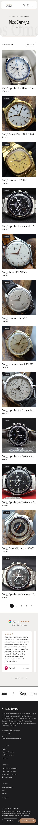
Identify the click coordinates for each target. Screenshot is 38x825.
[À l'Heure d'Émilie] (8, 5)
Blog (3, 790)
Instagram (5, 798)
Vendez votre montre (9, 771)
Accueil (11, 16)
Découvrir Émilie (7, 787)
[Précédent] (11, 678)
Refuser (10, 821)
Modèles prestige (7, 755)
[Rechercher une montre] (24, 5)
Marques (19, 16)
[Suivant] (31, 606)
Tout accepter (28, 821)
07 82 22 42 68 (6, 737)
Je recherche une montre (10, 774)
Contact (4, 793)
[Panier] (28, 5)
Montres (4, 749)
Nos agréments (7, 777)
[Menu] (32, 5)
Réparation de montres (9, 768)
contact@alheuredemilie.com (11, 739)
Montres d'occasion (8, 752)
